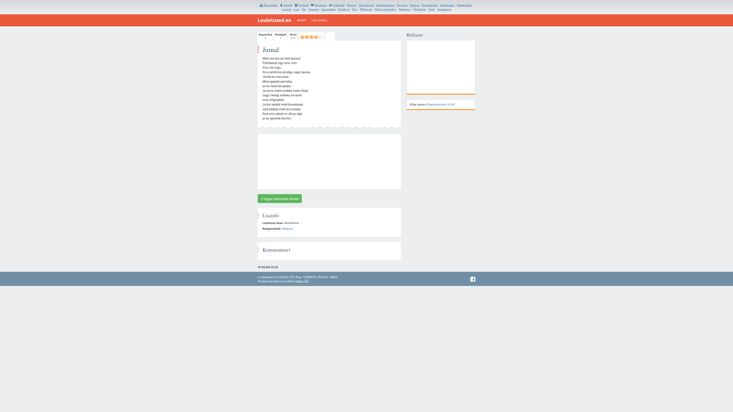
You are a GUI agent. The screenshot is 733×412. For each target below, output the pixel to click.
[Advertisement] (329, 161)
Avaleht (301, 20)
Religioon (287, 228)
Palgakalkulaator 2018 (440, 104)
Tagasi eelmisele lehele (280, 198)
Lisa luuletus (319, 20)
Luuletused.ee (274, 20)
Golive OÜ (302, 281)
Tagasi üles (269, 267)
